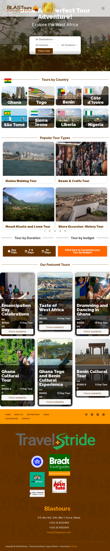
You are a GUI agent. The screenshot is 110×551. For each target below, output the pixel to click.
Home (8, 414)
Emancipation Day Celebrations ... (16, 312)
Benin (69, 102)
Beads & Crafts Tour (73, 181)
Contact (26, 418)
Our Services (11, 418)
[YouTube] (103, 414)
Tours (46, 414)
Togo (41, 102)
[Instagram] (98, 414)
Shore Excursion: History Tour (81, 226)
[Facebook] (86, 414)
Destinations (33, 414)
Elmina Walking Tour (21, 181)
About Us (18, 414)
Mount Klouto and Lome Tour (28, 226)
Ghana (14, 102)
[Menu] (103, 8)
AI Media (73, 546)
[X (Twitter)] (92, 414)
